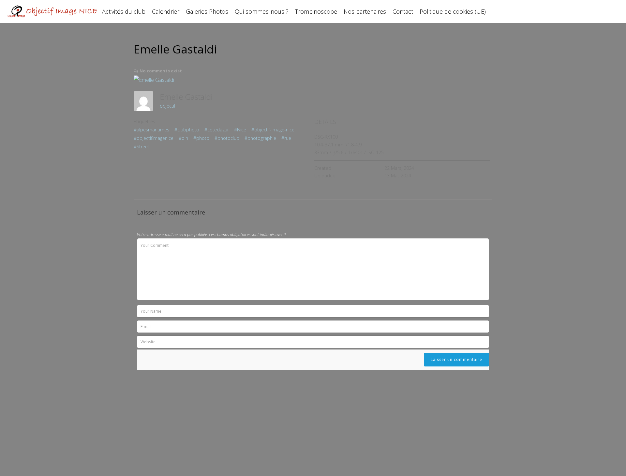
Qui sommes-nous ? (262, 11)
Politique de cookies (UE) (453, 11)
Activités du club (123, 11)
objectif (167, 106)
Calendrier (165, 11)
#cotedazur (216, 129)
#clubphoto (186, 129)
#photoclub (227, 138)
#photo (201, 138)
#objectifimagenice (153, 138)
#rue (286, 138)
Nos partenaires (365, 11)
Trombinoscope (316, 11)
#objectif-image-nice (272, 129)
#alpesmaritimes (151, 129)
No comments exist (161, 71)
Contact (403, 11)
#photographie (260, 138)
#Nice (240, 129)
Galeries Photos (207, 11)
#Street (141, 146)
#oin (183, 138)
